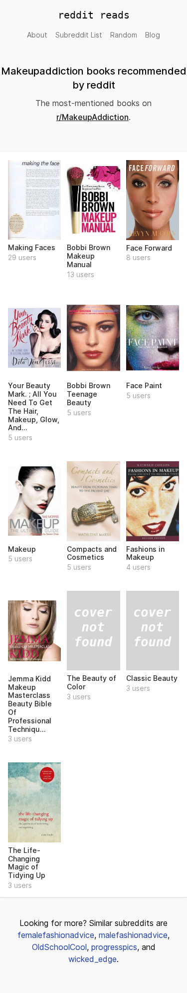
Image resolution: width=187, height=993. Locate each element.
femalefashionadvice (55, 935)
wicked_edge (92, 959)
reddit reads (94, 15)
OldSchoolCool (59, 947)
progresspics (114, 947)
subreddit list (78, 35)
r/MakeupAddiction (92, 117)
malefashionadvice (133, 935)
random (123, 35)
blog (152, 35)
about (37, 35)
